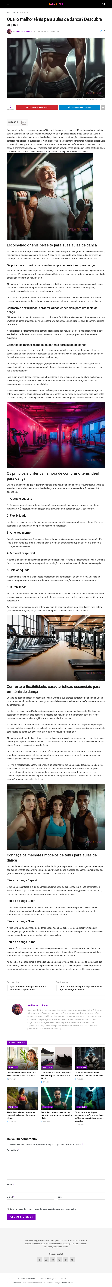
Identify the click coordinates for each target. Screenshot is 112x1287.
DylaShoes (17, 1283)
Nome (10, 1184)
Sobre (63, 1279)
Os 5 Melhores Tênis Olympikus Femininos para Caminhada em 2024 (55, 1075)
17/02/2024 (80, 1079)
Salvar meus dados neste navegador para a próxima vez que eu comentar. (43, 1209)
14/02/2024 (41, 31)
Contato (10, 1279)
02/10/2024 (46, 1082)
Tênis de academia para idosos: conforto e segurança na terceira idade (56, 1115)
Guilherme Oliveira (24, 31)
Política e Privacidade (26, 1279)
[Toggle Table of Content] (22, 122)
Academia (24, 12)
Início (9, 12)
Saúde (15, 12)
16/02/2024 (46, 1122)
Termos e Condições (48, 1279)
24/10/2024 (12, 1079)
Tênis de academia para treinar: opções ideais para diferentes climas (21, 1115)
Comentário (13, 1150)
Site (60, 1197)
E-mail (10, 1197)
